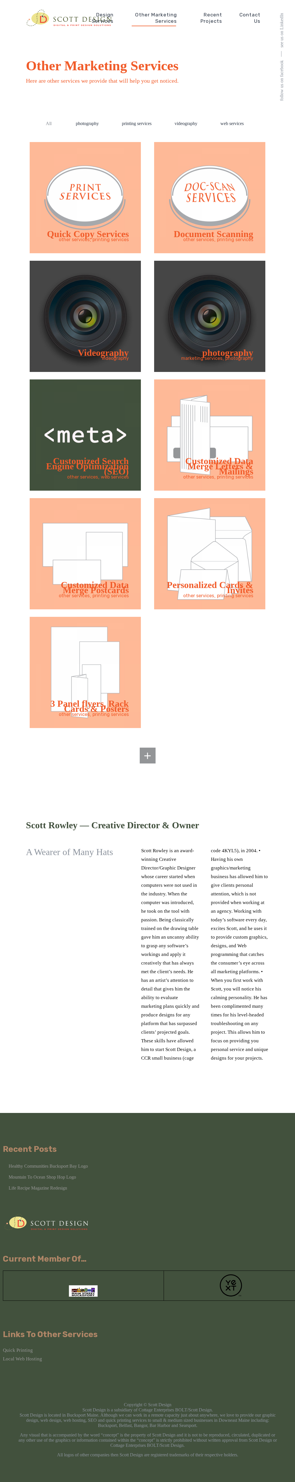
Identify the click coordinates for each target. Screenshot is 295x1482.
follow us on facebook (281, 80)
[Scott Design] (69, 18)
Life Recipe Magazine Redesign (38, 1188)
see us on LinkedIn (281, 30)
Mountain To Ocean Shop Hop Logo (42, 1177)
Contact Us (249, 18)
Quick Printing (18, 1350)
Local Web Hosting (22, 1359)
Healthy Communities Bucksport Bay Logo (48, 1166)
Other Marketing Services (156, 18)
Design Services (103, 18)
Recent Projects (211, 18)
